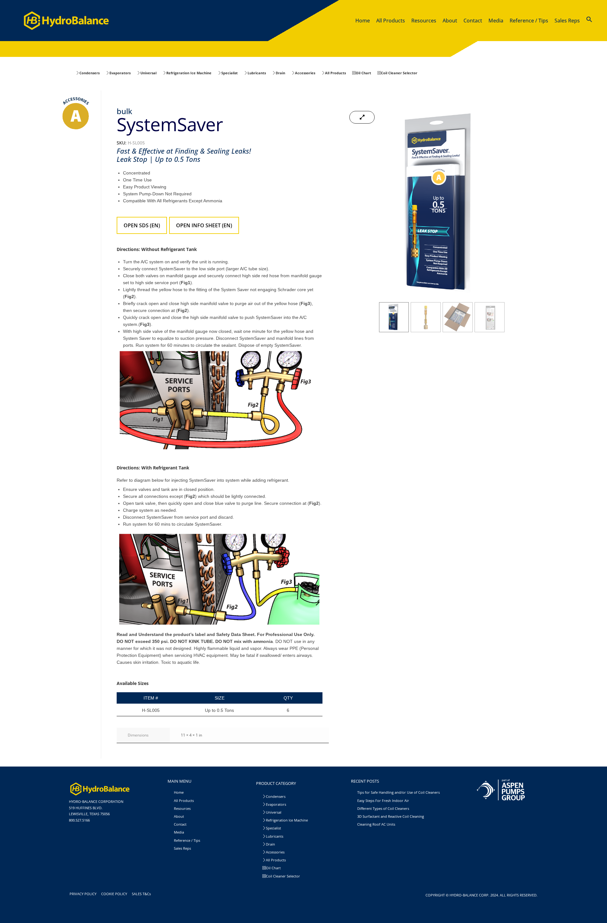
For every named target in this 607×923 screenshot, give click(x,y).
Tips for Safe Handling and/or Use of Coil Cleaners (398, 792)
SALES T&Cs (142, 893)
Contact (180, 824)
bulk (124, 111)
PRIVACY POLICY (84, 893)
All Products (184, 800)
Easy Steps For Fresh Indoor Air (383, 800)
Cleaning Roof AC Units (376, 824)
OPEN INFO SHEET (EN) (204, 225)
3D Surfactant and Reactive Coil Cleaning (390, 816)
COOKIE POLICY (115, 893)
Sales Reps (182, 848)
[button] (589, 20)
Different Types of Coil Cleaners (383, 808)
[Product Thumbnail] (362, 117)
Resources (182, 808)
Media (179, 832)
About (179, 816)
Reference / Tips (187, 840)
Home (179, 792)
